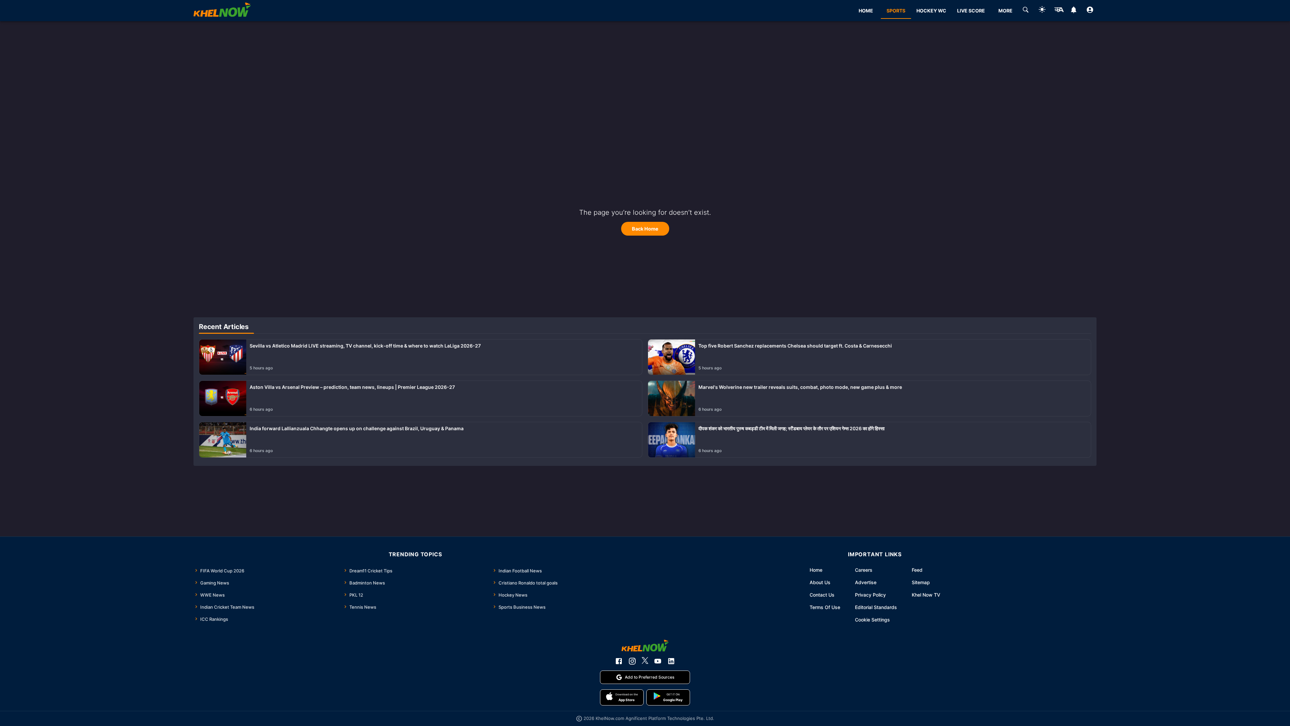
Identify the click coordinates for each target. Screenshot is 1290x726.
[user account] (1089, 11)
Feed (917, 570)
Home (816, 570)
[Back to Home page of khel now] (222, 10)
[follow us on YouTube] (658, 661)
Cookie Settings (872, 619)
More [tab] (1005, 10)
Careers (863, 570)
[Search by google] (1026, 10)
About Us (820, 582)
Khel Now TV (926, 595)
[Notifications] (1073, 11)
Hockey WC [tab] (931, 10)
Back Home (645, 229)
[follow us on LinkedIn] (671, 661)
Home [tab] (866, 10)
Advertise (865, 582)
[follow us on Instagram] (632, 661)
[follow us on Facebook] (619, 661)
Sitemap (921, 582)
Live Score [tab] (971, 10)
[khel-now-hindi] (1059, 10)
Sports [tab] (896, 10)
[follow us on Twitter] (645, 661)
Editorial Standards (876, 607)
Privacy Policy (870, 595)
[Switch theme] (1042, 10)
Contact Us (822, 595)
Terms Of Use (825, 607)
